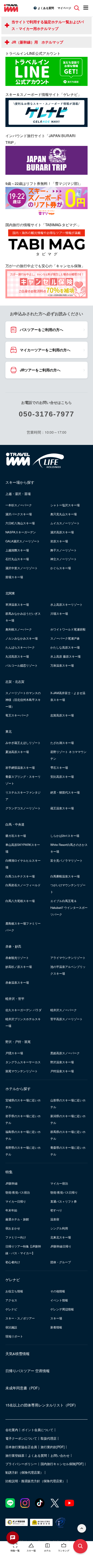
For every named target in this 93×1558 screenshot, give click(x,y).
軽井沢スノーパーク (63, 1010)
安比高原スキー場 (62, 776)
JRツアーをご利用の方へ (40, 370)
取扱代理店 (48, 1438)
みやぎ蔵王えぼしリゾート (23, 743)
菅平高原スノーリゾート (66, 1019)
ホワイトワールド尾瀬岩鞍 (68, 629)
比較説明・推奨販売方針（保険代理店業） (35, 1481)
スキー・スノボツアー (20, 1318)
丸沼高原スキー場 (17, 656)
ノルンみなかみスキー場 (21, 638)
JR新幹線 (11, 1183)
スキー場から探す (19, 482)
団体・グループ (60, 1262)
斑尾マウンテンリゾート (21, 1071)
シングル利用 (59, 1228)
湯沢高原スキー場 (62, 532)
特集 (9, 1171)
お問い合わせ (60, 1455)
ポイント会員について (37, 1429)
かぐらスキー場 (60, 568)
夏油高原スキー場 (17, 752)
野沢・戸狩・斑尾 (18, 1041)
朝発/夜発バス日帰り (64, 1192)
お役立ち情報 (14, 1291)
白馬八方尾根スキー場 (20, 901)
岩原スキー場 (59, 541)
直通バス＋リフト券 (63, 1201)
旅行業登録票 (14, 1455)
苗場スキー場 (14, 577)
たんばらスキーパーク (20, 647)
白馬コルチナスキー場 (20, 876)
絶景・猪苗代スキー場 (65, 792)
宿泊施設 (11, 1327)
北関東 (10, 593)
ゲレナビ (12, 1279)
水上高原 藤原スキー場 (65, 656)
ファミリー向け (15, 1237)
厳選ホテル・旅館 (17, 1219)
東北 (8, 731)
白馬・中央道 (14, 824)
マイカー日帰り (15, 1201)
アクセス (11, 1300)
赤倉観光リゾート (17, 957)
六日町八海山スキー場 (20, 523)
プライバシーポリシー (21, 1463)
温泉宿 (54, 1219)
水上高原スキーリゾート (66, 604)
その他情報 (57, 1291)
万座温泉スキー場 (62, 665)
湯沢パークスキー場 (18, 514)
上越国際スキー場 (17, 550)
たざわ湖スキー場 (62, 743)
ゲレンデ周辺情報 (62, 1309)
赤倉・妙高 (13, 946)
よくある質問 (46, 8)
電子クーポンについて (21, 1438)
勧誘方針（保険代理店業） (24, 1472)
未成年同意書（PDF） (23, 1387)
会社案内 (11, 1429)
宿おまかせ (12, 1228)
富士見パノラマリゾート (66, 860)
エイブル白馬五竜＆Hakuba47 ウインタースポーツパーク (69, 907)
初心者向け (12, 1262)
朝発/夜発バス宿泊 (17, 1192)
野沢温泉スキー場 (62, 1062)
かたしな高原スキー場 (65, 647)
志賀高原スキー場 (62, 715)
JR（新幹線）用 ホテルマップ (37, 42)
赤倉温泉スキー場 (17, 982)
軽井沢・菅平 (14, 998)
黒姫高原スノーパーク (65, 1053)
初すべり (56, 1210)
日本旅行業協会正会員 (21, 1447)
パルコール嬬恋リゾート (21, 665)
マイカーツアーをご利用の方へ (45, 349)
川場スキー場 (59, 613)
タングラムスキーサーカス (23, 1062)
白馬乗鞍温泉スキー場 (65, 876)
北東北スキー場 (60, 1237)
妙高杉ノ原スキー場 (18, 966)
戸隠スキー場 (14, 1053)
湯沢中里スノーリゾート (21, 568)
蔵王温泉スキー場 (62, 808)
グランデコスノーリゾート (23, 808)
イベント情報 (59, 1300)
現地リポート (14, 1336)
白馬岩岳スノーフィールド (23, 885)
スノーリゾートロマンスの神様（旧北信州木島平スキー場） (23, 700)
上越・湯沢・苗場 (18, 493)
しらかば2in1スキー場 (64, 835)
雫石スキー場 (59, 767)
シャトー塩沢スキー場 (65, 505)
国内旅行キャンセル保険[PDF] (62, 1463)
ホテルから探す (18, 1088)
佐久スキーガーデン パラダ (23, 1010)
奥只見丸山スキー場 (63, 514)
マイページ (64, 8)
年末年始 (11, 1210)
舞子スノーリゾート (63, 550)
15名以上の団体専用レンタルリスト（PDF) (40, 1405)
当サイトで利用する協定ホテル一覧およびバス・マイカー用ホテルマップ (48, 25)
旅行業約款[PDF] (53, 1447)
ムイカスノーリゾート (65, 523)
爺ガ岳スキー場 (15, 835)
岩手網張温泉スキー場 (20, 767)
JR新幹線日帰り (60, 1246)
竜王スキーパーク (17, 715)
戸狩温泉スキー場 (62, 1071)
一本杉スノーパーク (18, 505)
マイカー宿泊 (59, 1183)
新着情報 (56, 1327)
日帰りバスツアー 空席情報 (27, 1370)
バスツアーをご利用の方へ (41, 329)
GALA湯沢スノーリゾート (22, 541)
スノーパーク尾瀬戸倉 (65, 638)
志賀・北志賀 (14, 681)
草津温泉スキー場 (17, 604)
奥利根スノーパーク (18, 629)
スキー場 (56, 1318)
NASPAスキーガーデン (20, 532)
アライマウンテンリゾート (68, 957)
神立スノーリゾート (63, 559)
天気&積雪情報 (17, 1353)
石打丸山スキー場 (17, 559)
